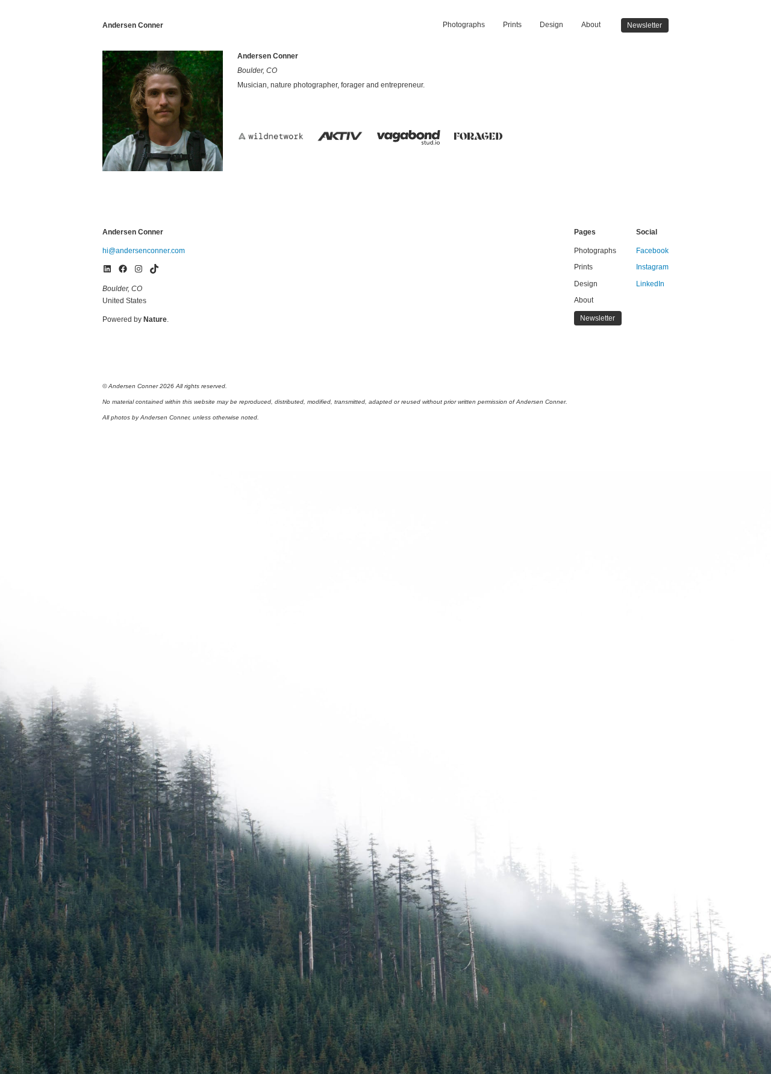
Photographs (464, 24)
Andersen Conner (132, 25)
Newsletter (644, 25)
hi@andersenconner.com (143, 251)
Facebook (652, 251)
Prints (512, 24)
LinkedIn (650, 284)
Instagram (652, 267)
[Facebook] (123, 269)
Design (551, 24)
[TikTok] (154, 269)
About (591, 24)
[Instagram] (138, 269)
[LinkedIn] (107, 269)
